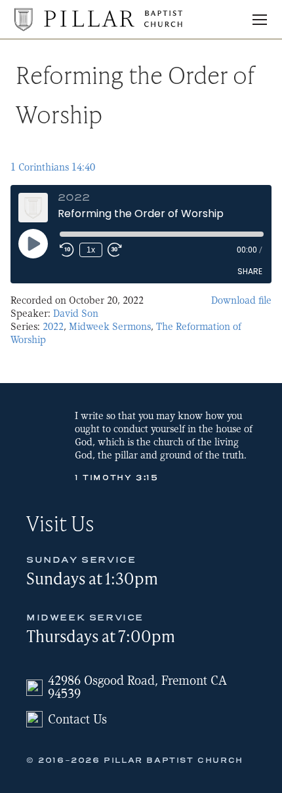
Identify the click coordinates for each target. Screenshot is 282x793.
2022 (53, 327)
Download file (241, 300)
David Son (75, 313)
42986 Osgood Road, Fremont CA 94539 (137, 687)
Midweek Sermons (110, 327)
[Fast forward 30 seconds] (115, 250)
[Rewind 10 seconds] (67, 250)
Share (249, 271)
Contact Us (77, 719)
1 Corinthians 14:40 (52, 167)
